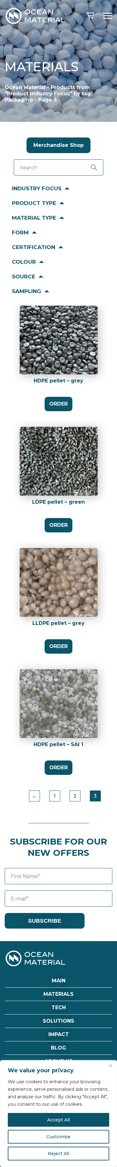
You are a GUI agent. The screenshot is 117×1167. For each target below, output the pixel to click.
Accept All (58, 1120)
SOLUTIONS (58, 1021)
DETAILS (58, 346)
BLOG (58, 1048)
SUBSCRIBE (44, 921)
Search (28, 168)
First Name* (25, 876)
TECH (58, 1007)
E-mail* (20, 899)
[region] (58, 1113)
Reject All (58, 1153)
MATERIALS (58, 994)
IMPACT (58, 1034)
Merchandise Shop (58, 145)
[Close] (110, 1065)
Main (59, 981)
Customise (58, 1137)
